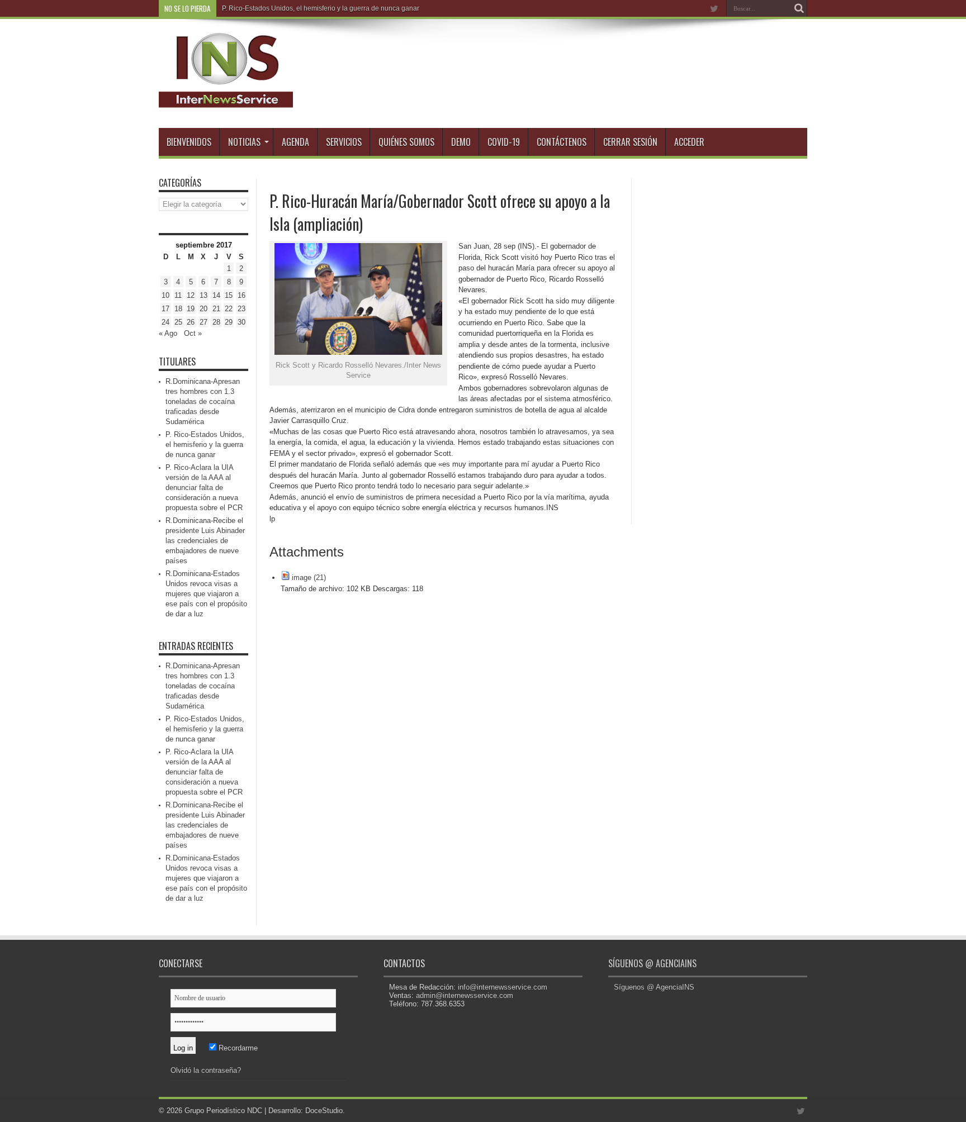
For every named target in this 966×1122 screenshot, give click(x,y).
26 (191, 322)
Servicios (344, 142)
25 (178, 322)
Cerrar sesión (630, 142)
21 (216, 309)
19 (191, 309)
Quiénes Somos (406, 142)
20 (203, 309)
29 (229, 322)
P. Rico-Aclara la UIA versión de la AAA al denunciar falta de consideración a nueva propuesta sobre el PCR (204, 487)
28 (216, 322)
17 (165, 309)
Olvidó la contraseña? (206, 1070)
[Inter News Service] (226, 100)
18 (178, 309)
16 (241, 295)
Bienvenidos (189, 142)
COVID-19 (503, 142)
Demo (461, 142)
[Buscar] (798, 8)
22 (229, 309)
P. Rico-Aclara (243, 8)
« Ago (168, 333)
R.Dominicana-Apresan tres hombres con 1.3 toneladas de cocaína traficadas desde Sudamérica (202, 401)
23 (241, 309)
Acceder (689, 142)
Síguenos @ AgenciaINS (652, 963)
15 (229, 295)
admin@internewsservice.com (464, 995)
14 (216, 295)
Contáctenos (561, 142)
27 (203, 322)
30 (241, 322)
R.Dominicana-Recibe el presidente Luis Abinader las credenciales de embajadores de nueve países (205, 540)
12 (191, 295)
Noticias (244, 142)
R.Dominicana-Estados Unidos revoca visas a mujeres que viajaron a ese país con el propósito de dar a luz (206, 593)
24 (165, 322)
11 (178, 295)
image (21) (309, 577)
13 (203, 295)
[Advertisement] (723, 346)
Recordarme (237, 1048)
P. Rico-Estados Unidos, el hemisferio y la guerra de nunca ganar (204, 444)
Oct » (193, 333)
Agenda (295, 142)
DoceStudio (324, 1110)
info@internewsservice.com (502, 987)
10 (165, 295)
